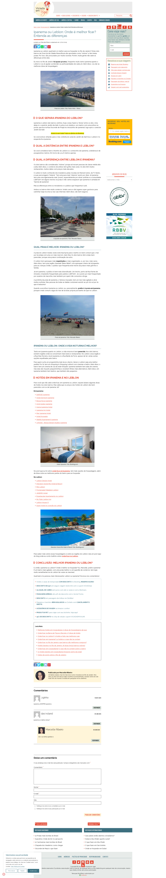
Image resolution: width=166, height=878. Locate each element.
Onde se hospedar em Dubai (95, 848)
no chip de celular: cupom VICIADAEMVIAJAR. (60, 617)
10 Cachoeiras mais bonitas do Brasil (48, 842)
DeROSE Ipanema (43, 395)
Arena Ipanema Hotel (44, 407)
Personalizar (11, 871)
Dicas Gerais (66, 15)
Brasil (83, 20)
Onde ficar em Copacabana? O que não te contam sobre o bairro (62, 649)
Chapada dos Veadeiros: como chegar (49, 845)
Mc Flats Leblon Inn (43, 499)
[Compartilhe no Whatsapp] (42, 47)
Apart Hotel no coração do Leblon (49, 506)
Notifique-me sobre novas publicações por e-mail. (51, 808)
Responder (97, 708)
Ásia (95, 20)
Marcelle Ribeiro (54, 729)
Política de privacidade (79, 856)
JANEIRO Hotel (42, 493)
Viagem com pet (93, 15)
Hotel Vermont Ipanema (45, 398)
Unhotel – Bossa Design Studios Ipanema (51, 423)
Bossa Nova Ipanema (44, 401)
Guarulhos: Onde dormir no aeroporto (49, 839)
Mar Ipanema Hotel (43, 413)
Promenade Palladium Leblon (47, 490)
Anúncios (67, 856)
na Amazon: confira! (53, 608)
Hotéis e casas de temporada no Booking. (65, 582)
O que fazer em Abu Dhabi (95, 842)
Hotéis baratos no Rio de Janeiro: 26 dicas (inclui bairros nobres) (61, 645)
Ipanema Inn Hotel (43, 410)
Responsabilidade (94, 856)
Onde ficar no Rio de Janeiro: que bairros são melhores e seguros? (62, 642)
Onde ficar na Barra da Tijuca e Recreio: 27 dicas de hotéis (59, 633)
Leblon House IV (42, 502)
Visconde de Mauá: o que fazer (46, 848)
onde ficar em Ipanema (61, 471)
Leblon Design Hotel (44, 481)
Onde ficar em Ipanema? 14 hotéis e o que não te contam (59, 639)
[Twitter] (78, 862)
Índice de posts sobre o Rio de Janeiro (52, 655)
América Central (66, 20)
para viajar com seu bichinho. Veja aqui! (57, 612)
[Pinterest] (130, 27)
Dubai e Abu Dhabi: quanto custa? (97, 839)
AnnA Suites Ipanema (44, 404)
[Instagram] (114, 27)
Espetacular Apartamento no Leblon (49, 496)
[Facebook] (124, 27)
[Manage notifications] (3, 874)
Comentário (38, 767)
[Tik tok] (119, 26)
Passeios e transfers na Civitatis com (63, 603)
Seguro (84, 15)
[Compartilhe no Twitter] (38, 47)
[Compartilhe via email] (45, 47)
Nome (36, 787)
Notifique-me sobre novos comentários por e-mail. (51, 806)
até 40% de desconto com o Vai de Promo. (60, 594)
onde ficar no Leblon (70, 556)
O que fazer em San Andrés (95, 845)
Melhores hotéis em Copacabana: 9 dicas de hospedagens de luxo (62, 630)
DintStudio (84, 875)
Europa (89, 20)
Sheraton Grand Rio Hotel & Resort (49, 484)
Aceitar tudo (33, 871)
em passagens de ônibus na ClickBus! (54, 598)
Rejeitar (22, 871)
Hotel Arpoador (42, 416)
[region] (22, 863)
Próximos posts (93, 824)
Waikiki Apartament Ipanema (47, 419)
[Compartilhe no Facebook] (35, 47)
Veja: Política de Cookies (18, 866)
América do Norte (41, 20)
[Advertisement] (93, 7)
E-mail (36, 794)
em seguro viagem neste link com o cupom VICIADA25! (64, 586)
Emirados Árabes (104, 20)
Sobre (58, 15)
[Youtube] (109, 27)
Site (35, 800)
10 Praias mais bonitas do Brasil (46, 836)
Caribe (76, 20)
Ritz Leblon (40, 487)
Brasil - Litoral (37, 27)
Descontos (75, 15)
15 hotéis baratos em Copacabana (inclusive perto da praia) (60, 652)
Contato (105, 856)
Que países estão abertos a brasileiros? (99, 836)
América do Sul (54, 20)
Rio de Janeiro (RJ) (45, 27)
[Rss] (83, 865)
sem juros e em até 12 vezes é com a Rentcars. (61, 590)
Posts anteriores (41, 824)
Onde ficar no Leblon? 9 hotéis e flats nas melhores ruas (59, 636)
